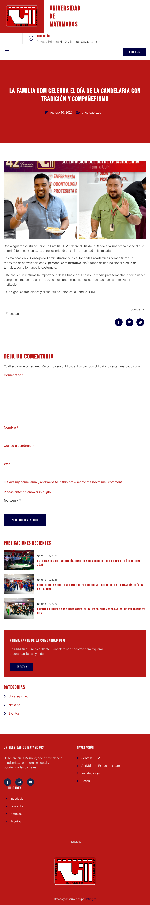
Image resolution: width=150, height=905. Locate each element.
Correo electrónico (19, 446)
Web (7, 464)
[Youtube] (30, 782)
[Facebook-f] (7, 782)
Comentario (14, 375)
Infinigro (91, 899)
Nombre (11, 427)
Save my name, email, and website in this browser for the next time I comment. (65, 482)
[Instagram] (19, 782)
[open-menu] (7, 52)
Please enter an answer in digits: (28, 492)
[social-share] (119, 322)
